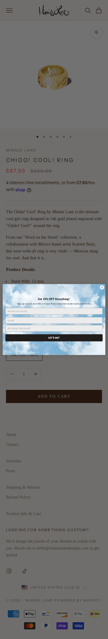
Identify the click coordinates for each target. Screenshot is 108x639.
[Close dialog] (102, 287)
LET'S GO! (54, 337)
